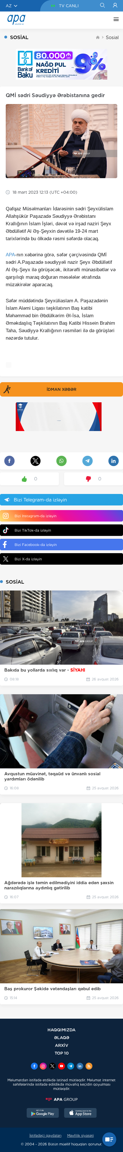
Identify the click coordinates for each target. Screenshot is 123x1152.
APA (10, 254)
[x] (52, 1067)
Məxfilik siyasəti (80, 1135)
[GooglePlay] (43, 1113)
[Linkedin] (79, 1067)
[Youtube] (61, 1067)
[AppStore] (80, 1113)
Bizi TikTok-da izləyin (33, 530)
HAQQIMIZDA (61, 1029)
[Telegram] (70, 1067)
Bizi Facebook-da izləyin (36, 545)
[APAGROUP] (61, 1099)
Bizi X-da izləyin (28, 559)
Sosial (112, 37)
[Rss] (89, 1067)
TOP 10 (62, 1053)
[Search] (102, 6)
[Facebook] (34, 1067)
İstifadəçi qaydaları (45, 1135)
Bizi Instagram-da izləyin (35, 516)
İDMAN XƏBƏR (61, 389)
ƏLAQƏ (61, 1037)
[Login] (115, 6)
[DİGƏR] (115, 20)
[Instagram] (43, 1067)
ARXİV (61, 1045)
